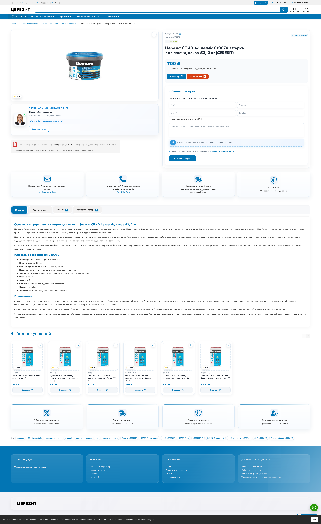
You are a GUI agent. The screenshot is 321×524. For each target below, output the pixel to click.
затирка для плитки (53, 438)
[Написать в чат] (314, 507)
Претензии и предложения (252, 466)
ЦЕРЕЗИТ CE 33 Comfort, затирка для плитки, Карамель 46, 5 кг (64, 378)
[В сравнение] (40, 345)
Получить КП (262, 2)
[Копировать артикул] (180, 33)
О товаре (19, 210)
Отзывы (62, 209)
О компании (31, 2)
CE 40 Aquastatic (35, 438)
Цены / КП (95, 477)
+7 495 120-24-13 (280, 3)
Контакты (59, 2)
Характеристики (40, 209)
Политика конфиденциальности (222, 151)
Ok (314, 519)
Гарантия (93, 473)
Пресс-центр (45, 2)
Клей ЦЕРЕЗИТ (168, 438)
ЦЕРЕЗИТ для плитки (149, 438)
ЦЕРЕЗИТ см (183, 438)
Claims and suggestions (251, 470)
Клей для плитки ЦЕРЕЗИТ (239, 438)
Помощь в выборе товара (100, 466)
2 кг (97, 438)
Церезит (20, 438)
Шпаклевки (112, 16)
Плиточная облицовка (41, 16)
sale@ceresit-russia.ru (302, 3)
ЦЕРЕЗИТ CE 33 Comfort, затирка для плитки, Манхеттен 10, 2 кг (139, 378)
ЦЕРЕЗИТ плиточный (215, 438)
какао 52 (68, 438)
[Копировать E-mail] (62, 121)
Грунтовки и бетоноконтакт (88, 16)
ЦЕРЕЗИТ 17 (198, 438)
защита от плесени (110, 438)
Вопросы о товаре (87, 209)
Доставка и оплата (97, 470)
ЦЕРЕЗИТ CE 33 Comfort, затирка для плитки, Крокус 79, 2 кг (102, 378)
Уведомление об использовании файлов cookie (261, 477)
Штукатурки (64, 16)
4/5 (18, 96)
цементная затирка (84, 438)
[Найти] (283, 9)
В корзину (174, 76)
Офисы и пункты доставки (176, 470)
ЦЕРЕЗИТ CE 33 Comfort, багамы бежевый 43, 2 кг (27, 377)
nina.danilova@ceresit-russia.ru (46, 121)
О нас (168, 466)
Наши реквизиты (173, 477)
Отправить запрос (182, 158)
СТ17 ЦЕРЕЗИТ (260, 438)
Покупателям (16, 2)
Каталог (19, 16)
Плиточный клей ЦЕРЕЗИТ (282, 438)
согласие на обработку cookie (127, 519)
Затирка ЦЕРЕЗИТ (129, 438)
